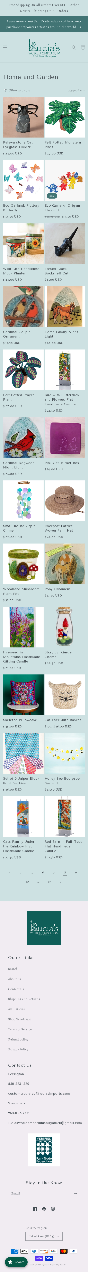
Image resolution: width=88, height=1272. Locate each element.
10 (27, 881)
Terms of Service (20, 1029)
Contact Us (16, 989)
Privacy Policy (18, 1049)
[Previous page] (9, 872)
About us (14, 979)
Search (13, 969)
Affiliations (16, 1009)
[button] (5, 47)
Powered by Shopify (58, 1265)
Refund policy (18, 1039)
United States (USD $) (41, 1236)
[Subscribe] (75, 1193)
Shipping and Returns (24, 999)
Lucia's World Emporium (39, 1265)
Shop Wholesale (19, 1019)
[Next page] (60, 881)
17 (49, 881)
